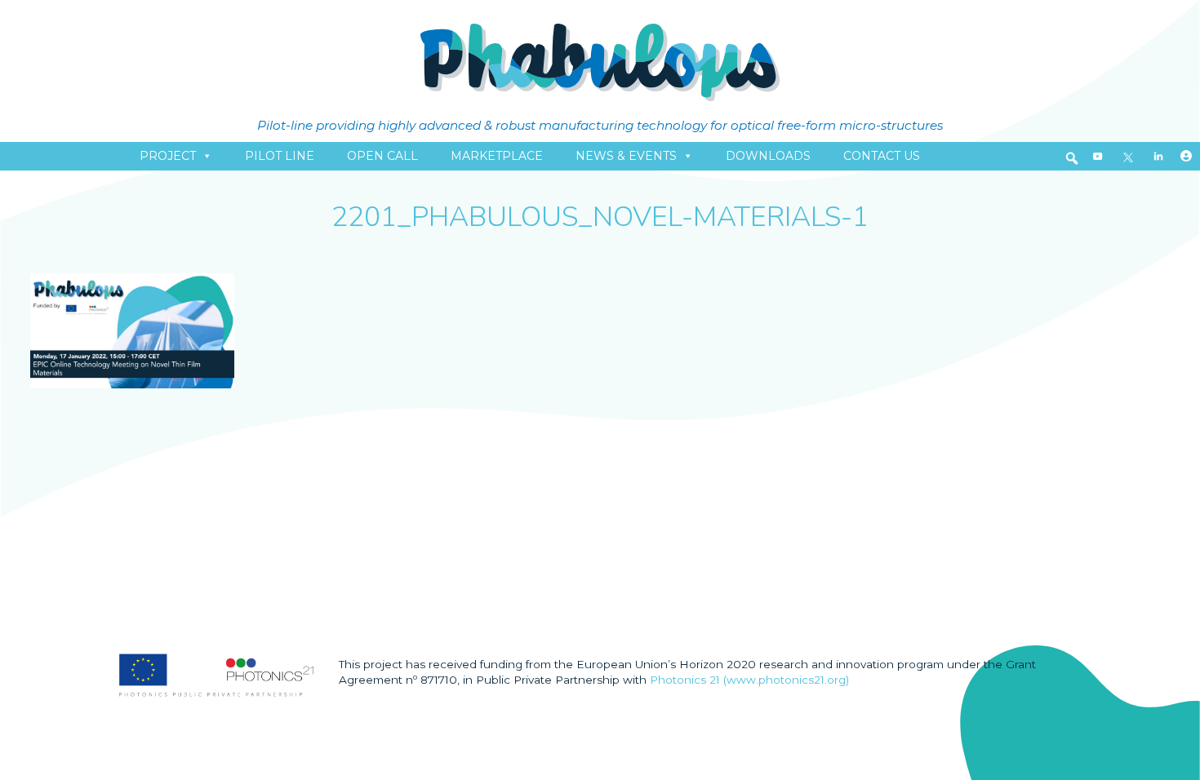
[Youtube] (1098, 156)
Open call (382, 155)
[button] (1072, 158)
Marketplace (497, 155)
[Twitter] (1128, 156)
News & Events (626, 155)
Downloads (768, 155)
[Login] (1186, 156)
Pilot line (279, 155)
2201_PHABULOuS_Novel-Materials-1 (600, 217)
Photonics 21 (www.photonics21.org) (749, 679)
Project (168, 155)
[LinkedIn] (1158, 156)
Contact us (881, 155)
